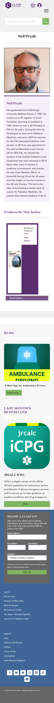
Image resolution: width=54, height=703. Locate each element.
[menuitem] (45, 11)
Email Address (13, 533)
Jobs (6, 638)
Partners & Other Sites (13, 601)
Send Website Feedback (14, 660)
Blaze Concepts (35, 690)
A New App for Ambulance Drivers (25, 385)
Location (11, 554)
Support (7, 633)
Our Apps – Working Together (17, 614)
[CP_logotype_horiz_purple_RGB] (13, 5)
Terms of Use (10, 651)
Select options (15, 298)
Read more (12, 392)
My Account (9, 596)
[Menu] (45, 11)
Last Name (32, 543)
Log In (6, 592)
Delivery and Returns (13, 642)
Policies (7, 647)
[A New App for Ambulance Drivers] (27, 362)
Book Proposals (11, 605)
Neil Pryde (27, 36)
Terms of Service (19, 567)
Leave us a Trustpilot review (16, 618)
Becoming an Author (13, 610)
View (26, 503)
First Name (12, 543)
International (9, 656)
